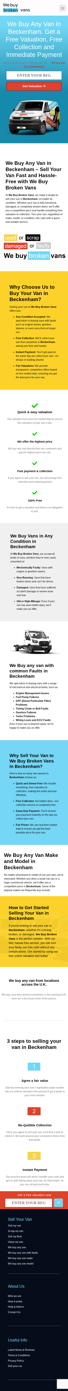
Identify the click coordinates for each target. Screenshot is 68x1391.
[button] (62, 8)
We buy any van (39, 62)
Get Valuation (33, 86)
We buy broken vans (14, 62)
